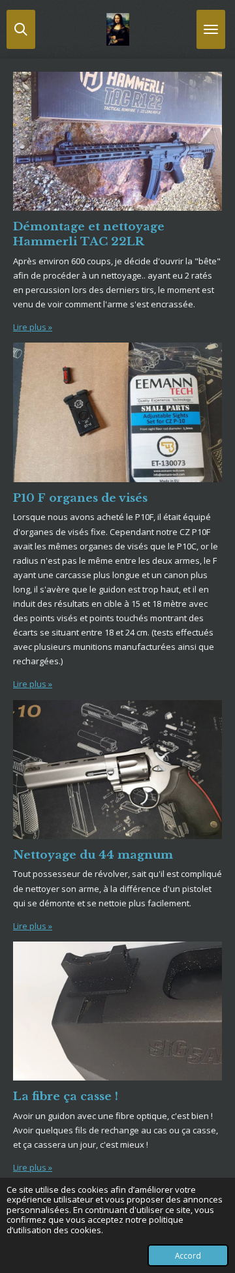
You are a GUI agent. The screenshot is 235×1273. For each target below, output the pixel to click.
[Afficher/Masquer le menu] (210, 29)
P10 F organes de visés (80, 498)
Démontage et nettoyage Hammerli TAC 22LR (88, 234)
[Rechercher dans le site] (21, 29)
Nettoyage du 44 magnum (93, 855)
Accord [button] (188, 1255)
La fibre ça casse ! (65, 1096)
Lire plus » (32, 327)
